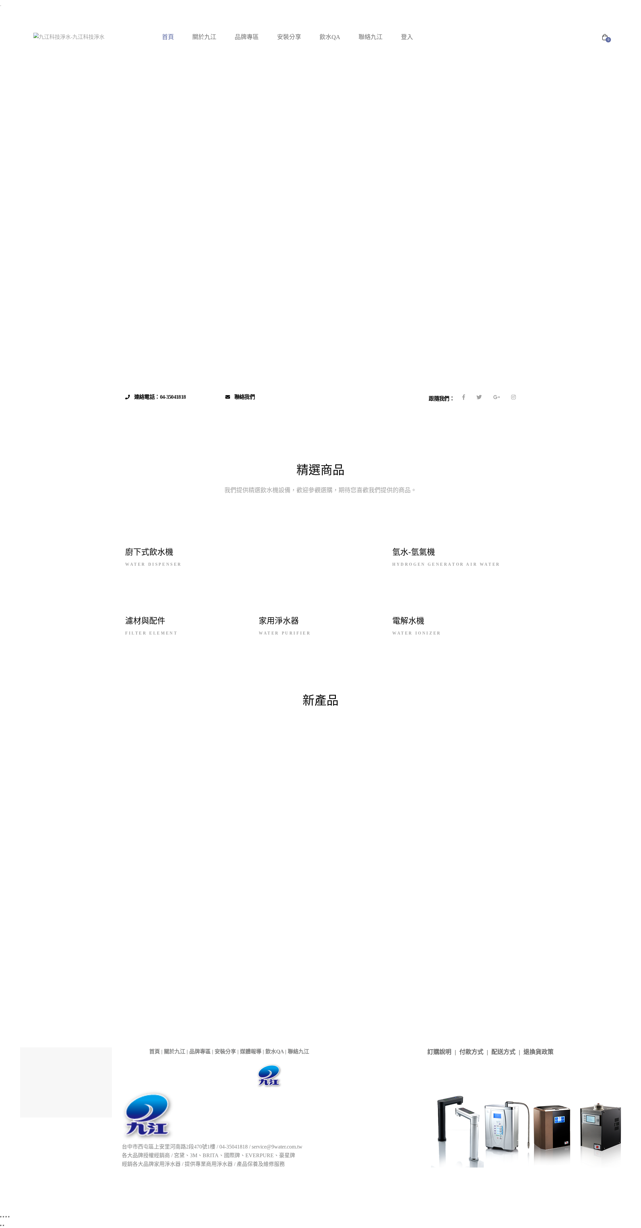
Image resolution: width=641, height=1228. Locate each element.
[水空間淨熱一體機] (275, 944)
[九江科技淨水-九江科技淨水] (68, 37)
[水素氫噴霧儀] (149, 835)
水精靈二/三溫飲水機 (310, 758)
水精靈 (264, 758)
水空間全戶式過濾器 (175, 758)
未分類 (342, 749)
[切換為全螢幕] (3, 1216)
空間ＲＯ (265, 768)
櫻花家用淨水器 (462, 749)
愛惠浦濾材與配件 (299, 749)
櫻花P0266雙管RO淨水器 (151, 982)
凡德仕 (350, 739)
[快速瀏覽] (149, 865)
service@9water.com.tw (277, 1147)
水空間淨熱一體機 (275, 983)
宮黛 (266, 535)
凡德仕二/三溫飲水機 (396, 739)
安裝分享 (225, 1051)
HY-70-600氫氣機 (310, 873)
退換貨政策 (538, 1052)
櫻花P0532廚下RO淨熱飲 (213, 982)
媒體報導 (250, 1051)
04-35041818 (233, 1147)
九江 (309, 599)
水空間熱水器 (227, 758)
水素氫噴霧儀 (149, 882)
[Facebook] (463, 397)
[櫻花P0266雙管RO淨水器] (151, 944)
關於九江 (174, 1051)
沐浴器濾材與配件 (453, 758)
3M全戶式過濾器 (264, 720)
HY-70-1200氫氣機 (378, 873)
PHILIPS (360, 730)
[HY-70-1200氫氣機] (378, 833)
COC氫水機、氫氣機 (443, 720)
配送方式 (503, 1052)
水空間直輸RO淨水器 (439, 860)
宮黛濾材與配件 (163, 749)
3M (239, 535)
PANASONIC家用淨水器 (303, 730)
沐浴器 (411, 758)
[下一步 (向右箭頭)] (3, 1225)
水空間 (501, 749)
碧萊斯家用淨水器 (221, 768)
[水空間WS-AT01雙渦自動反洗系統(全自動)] (227, 844)
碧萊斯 (495, 758)
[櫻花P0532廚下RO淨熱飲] (213, 944)
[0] (605, 37)
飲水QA (274, 1051)
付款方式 (471, 1052)
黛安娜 (446, 768)
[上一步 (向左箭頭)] (0, 1225)
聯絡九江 (298, 1051)
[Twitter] (479, 397)
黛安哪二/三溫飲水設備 (398, 768)
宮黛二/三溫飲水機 (479, 739)
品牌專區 (200, 1051)
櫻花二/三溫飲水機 (408, 749)
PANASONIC (311, 608)
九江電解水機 (314, 739)
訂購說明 (439, 1052)
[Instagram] (513, 397)
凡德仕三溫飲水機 (331, 967)
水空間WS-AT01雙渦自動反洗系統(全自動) (227, 895)
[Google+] (496, 397)
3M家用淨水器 (315, 720)
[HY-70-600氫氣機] (310, 833)
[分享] (6, 1216)
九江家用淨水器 (266, 739)
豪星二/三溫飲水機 (335, 768)
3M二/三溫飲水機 (211, 720)
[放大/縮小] (0, 1216)
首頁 (154, 1051)
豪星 (252, 535)
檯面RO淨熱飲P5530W (383, 977)
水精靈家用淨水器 (369, 758)
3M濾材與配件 (362, 720)
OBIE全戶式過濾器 (189, 730)
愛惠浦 (192, 604)
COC (454, 535)
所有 (150, 720)
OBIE (488, 720)
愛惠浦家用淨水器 (244, 749)
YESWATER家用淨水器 (182, 739)
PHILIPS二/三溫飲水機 (414, 730)
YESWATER (472, 730)
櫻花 (322, 599)
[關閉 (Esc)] (8, 1216)
